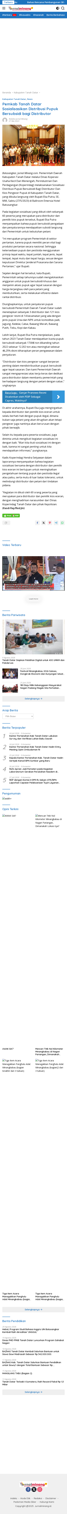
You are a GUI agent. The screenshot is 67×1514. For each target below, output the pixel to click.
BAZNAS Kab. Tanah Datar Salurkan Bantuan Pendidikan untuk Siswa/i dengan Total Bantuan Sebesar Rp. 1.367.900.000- (31, 1364)
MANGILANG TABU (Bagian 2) (17, 1373)
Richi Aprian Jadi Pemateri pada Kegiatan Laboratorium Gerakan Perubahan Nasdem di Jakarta (33, 770)
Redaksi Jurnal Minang (18, 119)
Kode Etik (25, 1498)
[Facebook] (28, 1489)
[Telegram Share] (56, 522)
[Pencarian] (63, 8)
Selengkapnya (32, 698)
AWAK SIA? (8, 1048)
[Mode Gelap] (58, 8)
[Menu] (4, 8)
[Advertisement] (33, 53)
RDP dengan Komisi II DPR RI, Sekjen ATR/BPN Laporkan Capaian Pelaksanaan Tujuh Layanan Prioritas (34, 781)
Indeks (13, 1498)
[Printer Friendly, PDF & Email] (11, 515)
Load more (33, 599)
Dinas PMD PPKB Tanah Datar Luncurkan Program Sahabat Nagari (33, 1341)
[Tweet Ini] (43, 522)
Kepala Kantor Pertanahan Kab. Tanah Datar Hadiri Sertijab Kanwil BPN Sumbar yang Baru (36, 759)
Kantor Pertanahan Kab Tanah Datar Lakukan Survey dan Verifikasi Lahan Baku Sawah (33, 737)
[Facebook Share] (37, 522)
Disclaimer (50, 1498)
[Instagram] (39, 1489)
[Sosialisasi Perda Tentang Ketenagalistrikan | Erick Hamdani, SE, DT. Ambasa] (33, 573)
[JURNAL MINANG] (20, 8)
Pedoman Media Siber (25, 1502)
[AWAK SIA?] (17, 930)
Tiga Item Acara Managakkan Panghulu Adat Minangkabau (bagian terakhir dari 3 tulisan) (16, 1296)
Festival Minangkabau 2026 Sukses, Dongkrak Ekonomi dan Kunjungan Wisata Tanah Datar (42, 672)
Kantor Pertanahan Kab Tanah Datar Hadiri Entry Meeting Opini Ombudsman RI (35, 748)
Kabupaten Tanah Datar (14, 99)
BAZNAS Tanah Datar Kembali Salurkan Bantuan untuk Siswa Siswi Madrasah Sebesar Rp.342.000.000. (30, 1353)
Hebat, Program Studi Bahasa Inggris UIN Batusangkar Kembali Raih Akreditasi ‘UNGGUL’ (30, 1331)
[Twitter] (33, 1489)
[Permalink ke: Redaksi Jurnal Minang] (4, 119)
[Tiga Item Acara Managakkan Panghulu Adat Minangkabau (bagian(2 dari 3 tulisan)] (50, 1175)
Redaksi (38, 1498)
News (30, 99)
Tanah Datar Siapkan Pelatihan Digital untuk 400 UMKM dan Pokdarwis (33, 661)
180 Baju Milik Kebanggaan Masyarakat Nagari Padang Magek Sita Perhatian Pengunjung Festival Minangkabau (40, 686)
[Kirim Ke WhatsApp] (62, 522)
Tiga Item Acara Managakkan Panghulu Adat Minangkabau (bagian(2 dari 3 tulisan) (49, 1296)
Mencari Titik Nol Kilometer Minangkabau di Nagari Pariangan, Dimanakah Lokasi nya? (49, 1051)
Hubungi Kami (47, 1502)
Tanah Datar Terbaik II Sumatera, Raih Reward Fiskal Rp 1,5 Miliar (33, 1383)
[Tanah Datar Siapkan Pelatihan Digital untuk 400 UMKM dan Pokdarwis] (33, 637)
